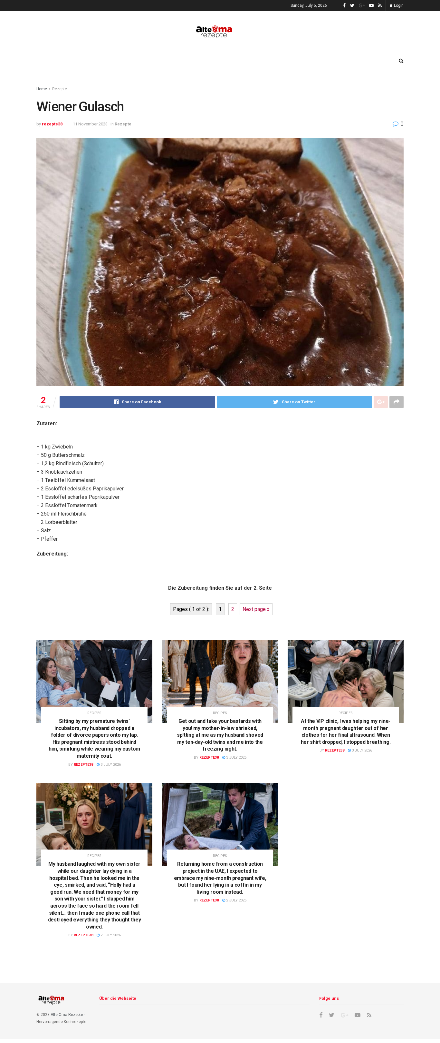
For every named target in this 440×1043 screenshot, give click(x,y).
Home (41, 89)
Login (398, 5)
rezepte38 (52, 124)
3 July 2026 (110, 765)
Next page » (256, 609)
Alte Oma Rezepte (67, 1014)
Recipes (94, 713)
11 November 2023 (90, 124)
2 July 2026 (110, 935)
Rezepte (59, 89)
